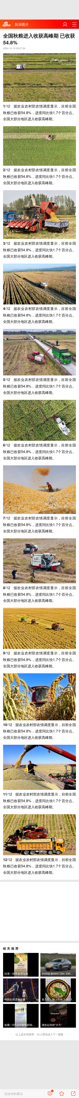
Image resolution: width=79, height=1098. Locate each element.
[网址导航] (74, 24)
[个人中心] (65, 24)
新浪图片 (22, 24)
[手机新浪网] (6, 24)
